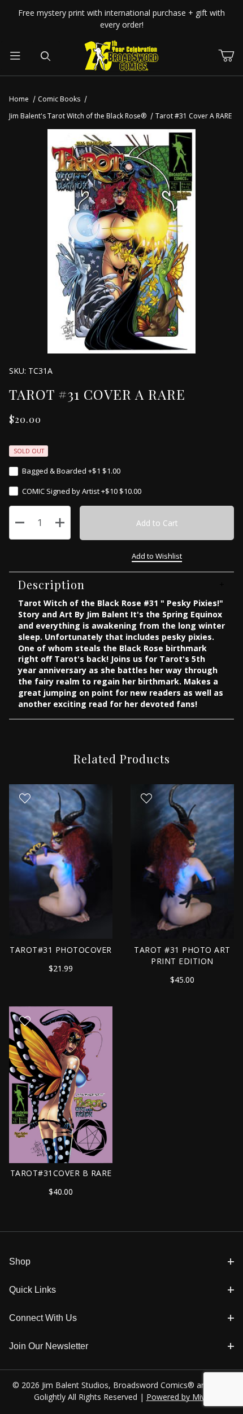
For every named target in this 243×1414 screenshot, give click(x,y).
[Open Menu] (15, 56)
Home (19, 99)
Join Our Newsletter (48, 1346)
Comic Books (59, 99)
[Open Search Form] (46, 56)
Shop (20, 1261)
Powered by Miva (178, 1396)
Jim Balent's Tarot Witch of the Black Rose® (77, 116)
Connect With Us (43, 1318)
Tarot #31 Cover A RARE (193, 116)
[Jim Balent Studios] (122, 55)
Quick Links (32, 1289)
